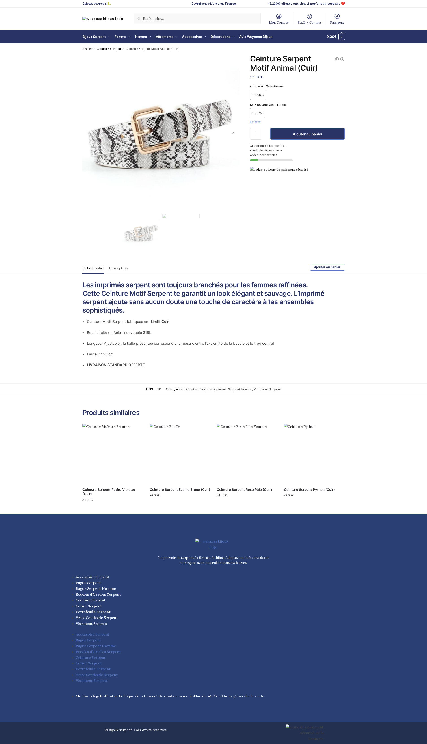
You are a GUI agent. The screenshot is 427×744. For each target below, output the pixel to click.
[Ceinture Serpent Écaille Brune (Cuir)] (180, 454)
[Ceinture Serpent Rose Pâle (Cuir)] (247, 454)
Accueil (87, 49)
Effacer (255, 122)
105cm (257, 113)
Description (118, 268)
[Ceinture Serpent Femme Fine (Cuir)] (342, 59)
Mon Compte (279, 22)
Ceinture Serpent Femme (233, 389)
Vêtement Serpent (267, 389)
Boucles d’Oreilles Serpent (98, 594)
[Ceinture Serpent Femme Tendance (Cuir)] (337, 59)
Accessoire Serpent (92, 577)
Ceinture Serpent (109, 49)
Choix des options (112, 509)
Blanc (258, 95)
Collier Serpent (89, 606)
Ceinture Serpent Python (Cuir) (309, 489)
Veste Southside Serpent (97, 617)
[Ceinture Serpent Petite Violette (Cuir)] (112, 454)
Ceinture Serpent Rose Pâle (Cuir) (244, 489)
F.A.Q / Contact (309, 22)
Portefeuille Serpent (93, 612)
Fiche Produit (93, 268)
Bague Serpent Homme (96, 588)
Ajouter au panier (307, 134)
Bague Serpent (88, 582)
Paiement (337, 22)
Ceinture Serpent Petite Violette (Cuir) (108, 491)
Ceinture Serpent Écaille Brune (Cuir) (180, 489)
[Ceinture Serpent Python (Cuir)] (314, 454)
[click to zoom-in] (161, 133)
